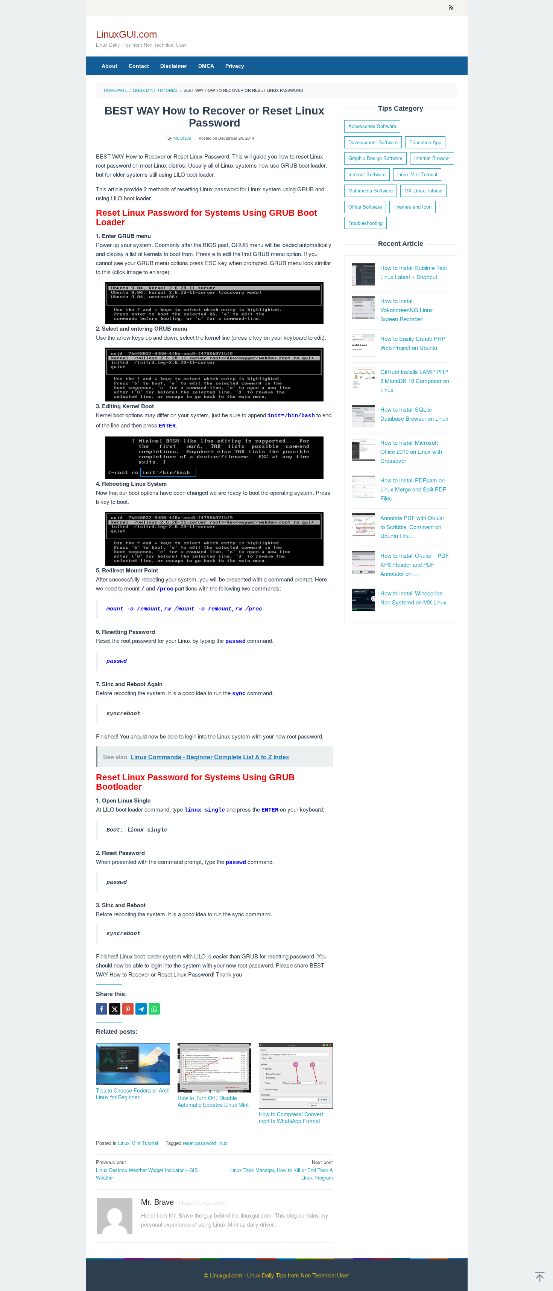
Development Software (373, 142)
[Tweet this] (114, 1009)
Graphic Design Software (375, 158)
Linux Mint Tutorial (138, 1142)
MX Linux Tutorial (423, 190)
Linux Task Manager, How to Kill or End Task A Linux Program (281, 1169)
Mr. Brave (157, 1201)
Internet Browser (432, 158)
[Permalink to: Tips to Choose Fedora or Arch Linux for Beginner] (133, 1064)
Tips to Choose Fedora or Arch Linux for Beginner (133, 1094)
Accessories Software (372, 126)
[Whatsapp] (154, 1009)
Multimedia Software (370, 190)
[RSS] (451, 8)
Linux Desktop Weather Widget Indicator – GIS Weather (147, 1169)
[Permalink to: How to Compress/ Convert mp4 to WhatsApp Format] (296, 1076)
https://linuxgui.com (202, 1202)
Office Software (365, 206)
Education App (425, 142)
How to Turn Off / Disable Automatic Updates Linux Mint (213, 1101)
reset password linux (205, 1142)
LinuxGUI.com (126, 34)
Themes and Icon (412, 206)
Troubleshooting (365, 222)
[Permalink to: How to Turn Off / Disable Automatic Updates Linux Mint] (215, 1068)
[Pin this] (128, 1009)
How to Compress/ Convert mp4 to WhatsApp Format (291, 1117)
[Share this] (101, 1009)
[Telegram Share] (141, 1009)
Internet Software (367, 174)
